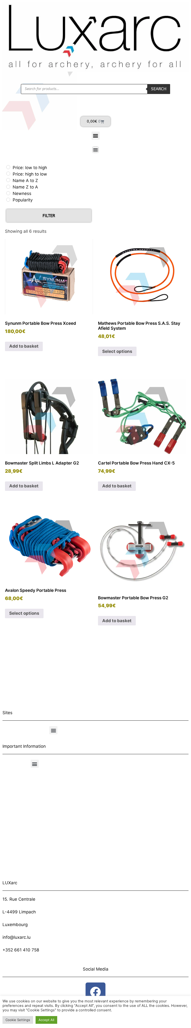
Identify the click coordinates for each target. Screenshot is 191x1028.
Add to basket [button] (24, 346)
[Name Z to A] (8, 187)
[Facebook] (95, 992)
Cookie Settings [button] (17, 1020)
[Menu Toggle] (95, 149)
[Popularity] (8, 200)
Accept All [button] (46, 1020)
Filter (49, 215)
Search (158, 88)
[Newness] (8, 193)
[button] (96, 136)
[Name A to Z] (8, 180)
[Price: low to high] (8, 167)
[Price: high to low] (8, 174)
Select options (117, 351)
